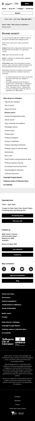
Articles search (9, 120)
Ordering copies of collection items (16, 148)
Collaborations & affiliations (11, 304)
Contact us (17, 255)
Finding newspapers (11, 138)
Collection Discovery (11, 173)
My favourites (9, 152)
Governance (6, 297)
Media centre (6, 313)
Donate (4, 8)
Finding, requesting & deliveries (15, 145)
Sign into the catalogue (12, 102)
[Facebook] (13, 269)
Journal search (9, 130)
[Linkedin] (31, 269)
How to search (9, 105)
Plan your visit (26, 19)
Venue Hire (12, 8)
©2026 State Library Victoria (17, 408)
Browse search (10, 112)
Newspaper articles (11, 127)
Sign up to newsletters (17, 275)
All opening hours (17, 215)
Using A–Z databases (12, 141)
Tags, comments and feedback (15, 123)
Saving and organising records (15, 116)
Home (4, 24)
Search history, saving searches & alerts (18, 159)
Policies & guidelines (9, 301)
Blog (17, 281)
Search (17, 13)
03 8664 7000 (12, 244)
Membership (29, 8)
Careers (4, 317)
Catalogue (20, 8)
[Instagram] (4, 269)
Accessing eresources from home (16, 166)
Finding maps (9, 134)
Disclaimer (17, 400)
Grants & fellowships (9, 308)
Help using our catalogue (20, 24)
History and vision (8, 294)
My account (8, 155)
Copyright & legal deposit (12, 177)
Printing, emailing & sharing (14, 163)
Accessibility (7, 185)
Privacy (17, 404)
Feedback (17, 396)
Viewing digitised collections (14, 170)
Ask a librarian (17, 249)
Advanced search (10, 109)
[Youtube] (22, 269)
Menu (27, 4)
